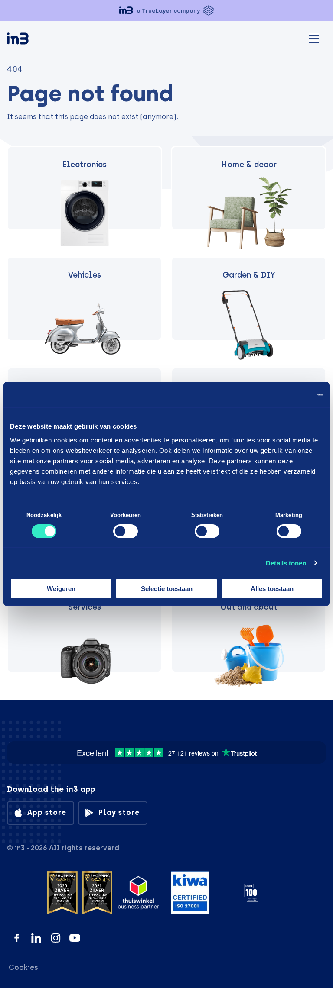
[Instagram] (55, 938)
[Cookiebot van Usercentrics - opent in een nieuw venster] (285, 394)
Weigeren (61, 588)
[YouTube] (75, 938)
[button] (166, 10)
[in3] (33, 40)
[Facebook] (16, 938)
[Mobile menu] (314, 37)
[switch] (125, 531)
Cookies (23, 967)
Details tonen (286, 563)
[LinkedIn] (36, 938)
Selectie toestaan (167, 588)
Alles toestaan (272, 588)
